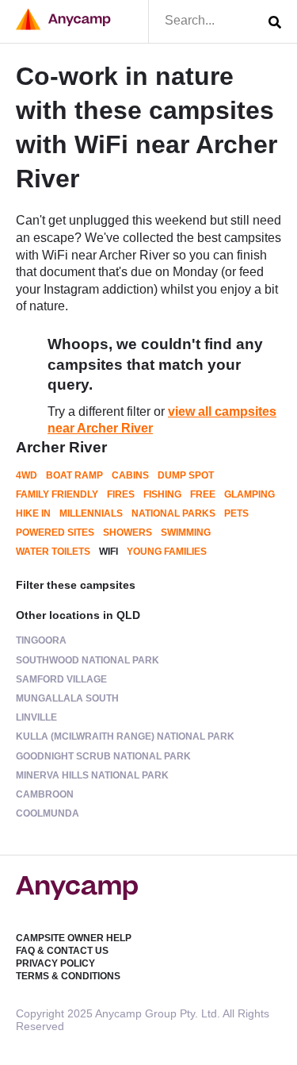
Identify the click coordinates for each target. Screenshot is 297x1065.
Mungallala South (67, 698)
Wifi (108, 551)
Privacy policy (55, 963)
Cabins (130, 475)
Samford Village (61, 679)
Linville (36, 717)
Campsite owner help (73, 938)
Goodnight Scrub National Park (103, 756)
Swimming (186, 532)
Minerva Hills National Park (92, 775)
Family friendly (57, 494)
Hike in (33, 513)
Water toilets (53, 551)
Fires (121, 494)
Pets (236, 513)
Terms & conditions (68, 976)
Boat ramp (74, 475)
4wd (26, 475)
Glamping (249, 494)
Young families (167, 551)
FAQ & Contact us (62, 950)
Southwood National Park (87, 660)
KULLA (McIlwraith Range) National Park (125, 736)
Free (202, 494)
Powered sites (55, 532)
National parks (173, 513)
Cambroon (45, 794)
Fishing (162, 494)
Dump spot (186, 475)
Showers (127, 532)
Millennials (91, 513)
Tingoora (41, 640)
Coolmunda (47, 813)
